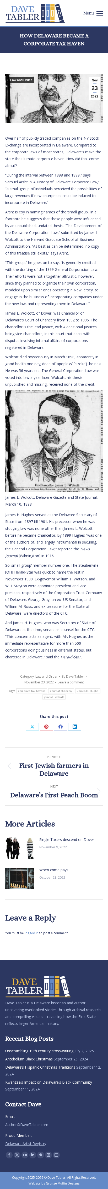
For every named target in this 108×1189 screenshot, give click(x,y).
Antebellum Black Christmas (29, 1058)
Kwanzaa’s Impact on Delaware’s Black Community (48, 1082)
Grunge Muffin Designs (62, 1183)
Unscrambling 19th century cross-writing (39, 1050)
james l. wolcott (54, 697)
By (73, 676)
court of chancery (61, 690)
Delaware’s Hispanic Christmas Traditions (40, 1067)
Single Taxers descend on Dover (66, 839)
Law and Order (21, 80)
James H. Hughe (87, 690)
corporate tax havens (31, 690)
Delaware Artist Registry (25, 1143)
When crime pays (53, 869)
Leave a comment (71, 682)
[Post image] (19, 848)
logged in (32, 933)
